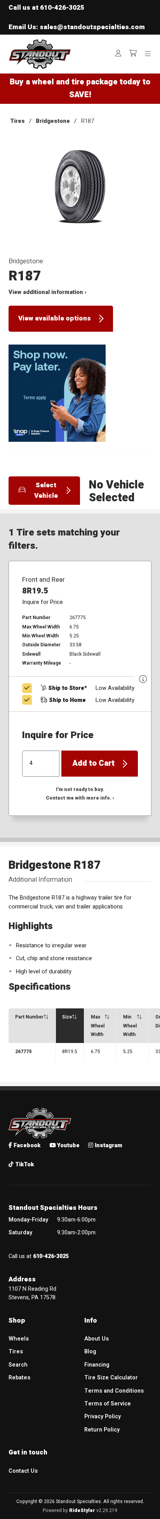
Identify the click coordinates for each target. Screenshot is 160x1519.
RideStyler (82, 1510)
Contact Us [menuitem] (23, 1471)
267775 (23, 1051)
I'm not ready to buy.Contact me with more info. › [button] (80, 794)
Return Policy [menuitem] (102, 1430)
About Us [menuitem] (96, 1339)
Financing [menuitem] (97, 1365)
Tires (17, 121)
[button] (80, 193)
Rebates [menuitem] (19, 1378)
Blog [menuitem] (90, 1352)
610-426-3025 (62, 7)
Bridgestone (53, 121)
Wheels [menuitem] (19, 1339)
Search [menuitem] (18, 1365)
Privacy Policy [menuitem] (102, 1416)
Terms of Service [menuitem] (107, 1404)
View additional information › (47, 292)
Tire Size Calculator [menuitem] (111, 1378)
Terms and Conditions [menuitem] (114, 1391)
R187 (87, 121)
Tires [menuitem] (16, 1352)
